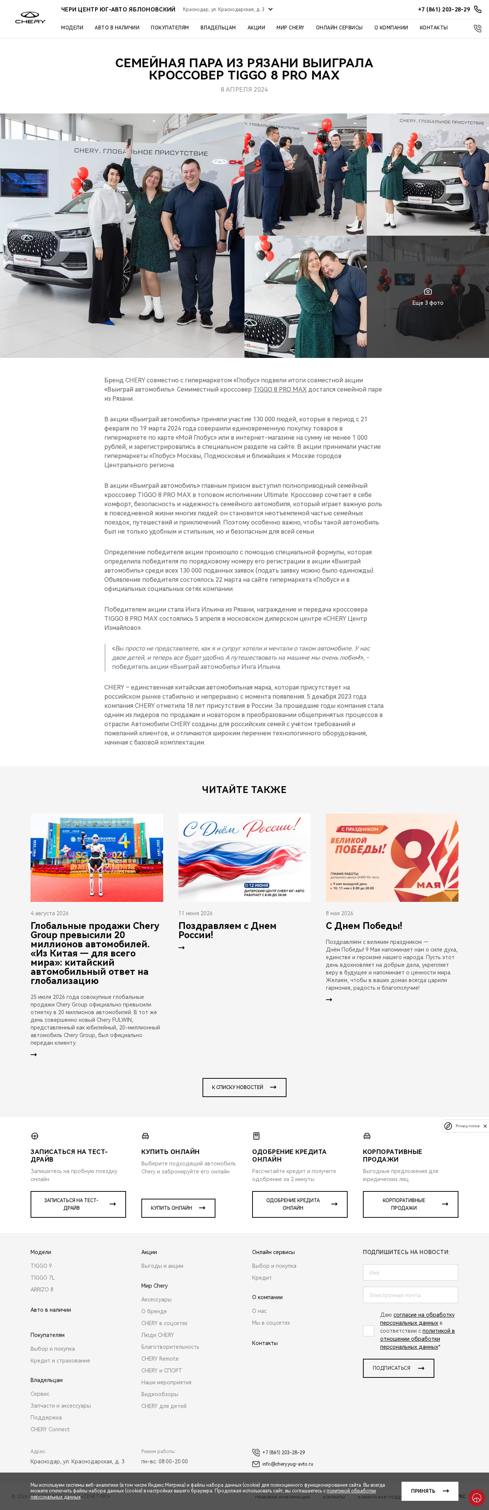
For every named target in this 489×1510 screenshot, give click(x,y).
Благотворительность (170, 1347)
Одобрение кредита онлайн (293, 1204)
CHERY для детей (163, 1406)
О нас (259, 1311)
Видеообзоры (159, 1394)
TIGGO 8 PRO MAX (280, 389)
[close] (485, 1126)
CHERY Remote (160, 1359)
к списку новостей (237, 1087)
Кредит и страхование (60, 1361)
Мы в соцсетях (271, 1323)
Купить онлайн (171, 1208)
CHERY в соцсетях (164, 1323)
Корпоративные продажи (404, 1204)
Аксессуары (156, 1299)
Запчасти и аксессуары (61, 1406)
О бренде (154, 1311)
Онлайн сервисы (339, 28)
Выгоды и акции (162, 1266)
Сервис (40, 1394)
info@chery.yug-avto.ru (287, 1464)
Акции (257, 28)
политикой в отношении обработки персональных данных (417, 1339)
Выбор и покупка (53, 1349)
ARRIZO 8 (42, 1290)
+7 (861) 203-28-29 (283, 1452)
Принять (423, 1491)
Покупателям (170, 28)
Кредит (262, 1278)
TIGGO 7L (43, 1278)
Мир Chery (290, 28)
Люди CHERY (157, 1335)
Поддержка (46, 1418)
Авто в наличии (117, 28)
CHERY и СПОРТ (161, 1371)
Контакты (434, 28)
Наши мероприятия (166, 1382)
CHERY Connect (50, 1429)
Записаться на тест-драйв (71, 1204)
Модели (72, 28)
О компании (391, 28)
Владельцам (218, 28)
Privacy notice (467, 1126)
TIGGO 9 (41, 1266)
